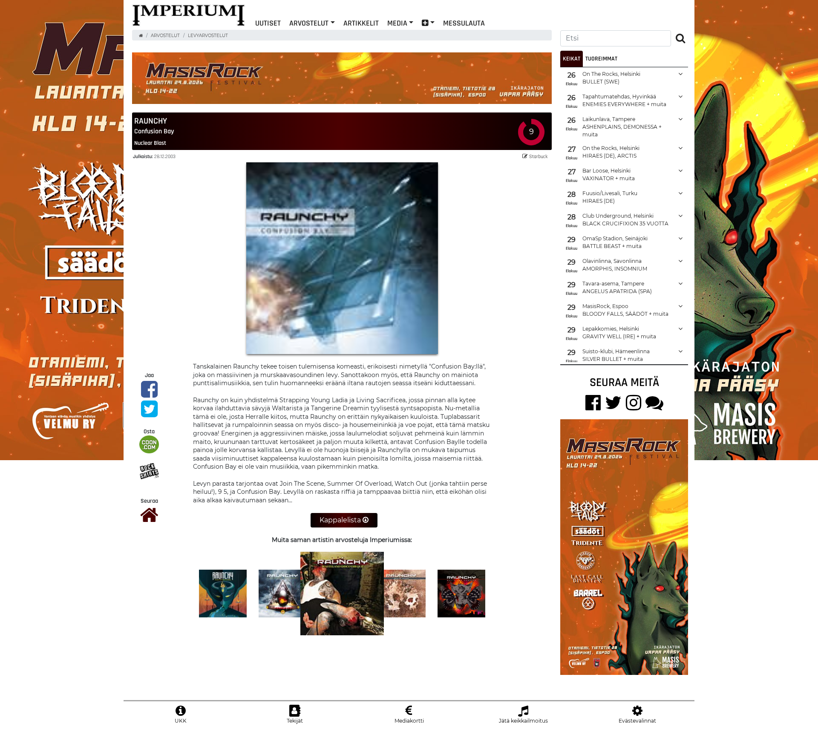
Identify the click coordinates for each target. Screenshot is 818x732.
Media (397, 22)
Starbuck (538, 156)
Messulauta (464, 22)
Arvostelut (308, 22)
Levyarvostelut (208, 35)
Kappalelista (341, 520)
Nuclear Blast (150, 142)
